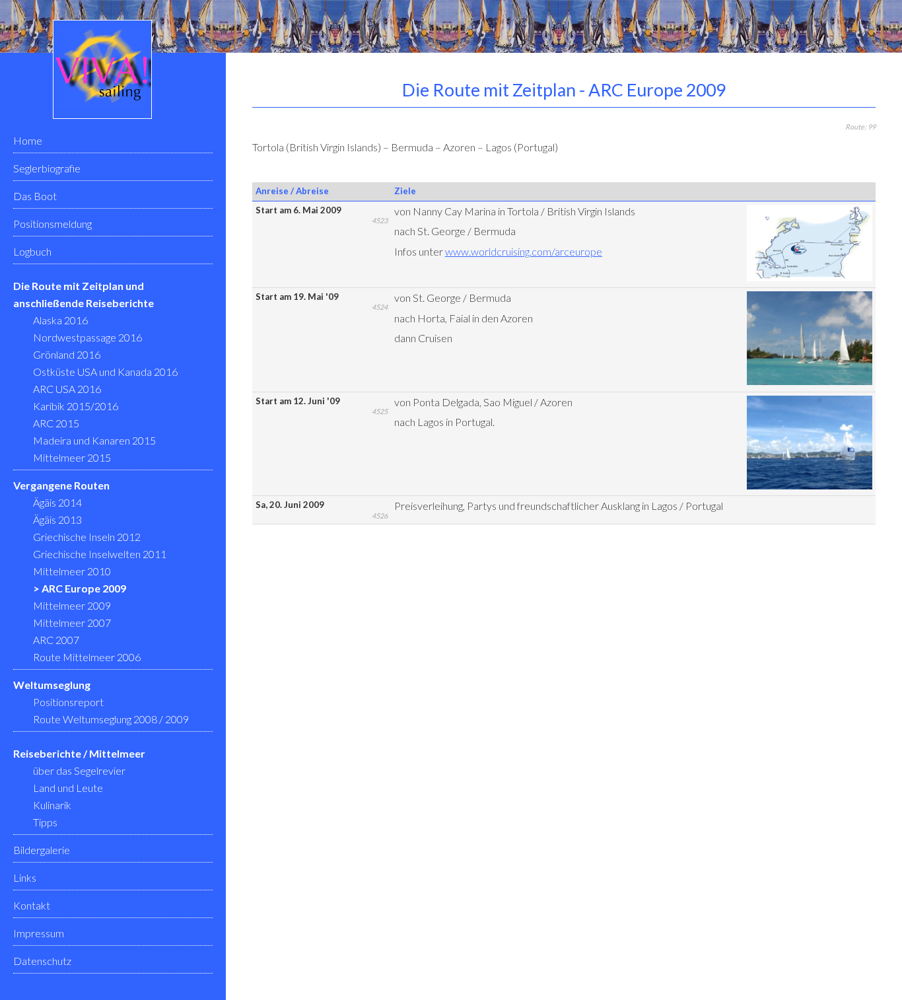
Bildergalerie (41, 849)
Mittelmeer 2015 (72, 457)
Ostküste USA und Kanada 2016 (105, 371)
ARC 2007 (56, 639)
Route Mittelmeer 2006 (87, 657)
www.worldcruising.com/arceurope (523, 251)
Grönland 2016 (66, 354)
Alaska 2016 (60, 320)
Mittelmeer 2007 (72, 622)
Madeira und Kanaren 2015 (94, 440)
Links (24, 877)
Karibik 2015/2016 (75, 406)
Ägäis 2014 (57, 502)
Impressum (38, 933)
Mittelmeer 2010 (72, 571)
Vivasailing (102, 69)
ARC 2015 (56, 423)
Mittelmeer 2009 (72, 605)
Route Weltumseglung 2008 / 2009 (111, 719)
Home (27, 140)
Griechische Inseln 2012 (87, 536)
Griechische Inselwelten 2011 (99, 554)
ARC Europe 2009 (84, 588)
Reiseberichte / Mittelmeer (79, 753)
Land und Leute (68, 787)
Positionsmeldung (52, 223)
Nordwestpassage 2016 (87, 337)
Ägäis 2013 (57, 519)
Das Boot (35, 196)
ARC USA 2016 (67, 388)
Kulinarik (52, 805)
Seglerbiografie (47, 168)
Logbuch (32, 251)
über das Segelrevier (79, 770)
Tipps (45, 822)
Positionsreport (68, 702)
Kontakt (31, 905)
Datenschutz (42, 960)
